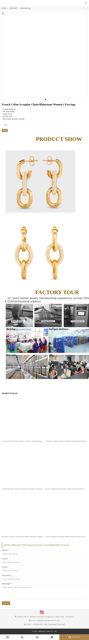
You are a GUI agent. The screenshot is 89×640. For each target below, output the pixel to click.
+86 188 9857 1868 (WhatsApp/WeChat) (48, 624)
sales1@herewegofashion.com (48, 620)
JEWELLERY (13, 8)
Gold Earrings (25, 8)
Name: (5, 550)
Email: (5, 567)
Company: (7, 575)
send (5, 130)
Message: (7, 584)
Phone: (5, 559)
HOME (4, 8)
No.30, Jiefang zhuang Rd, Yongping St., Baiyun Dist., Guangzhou (49, 616)
